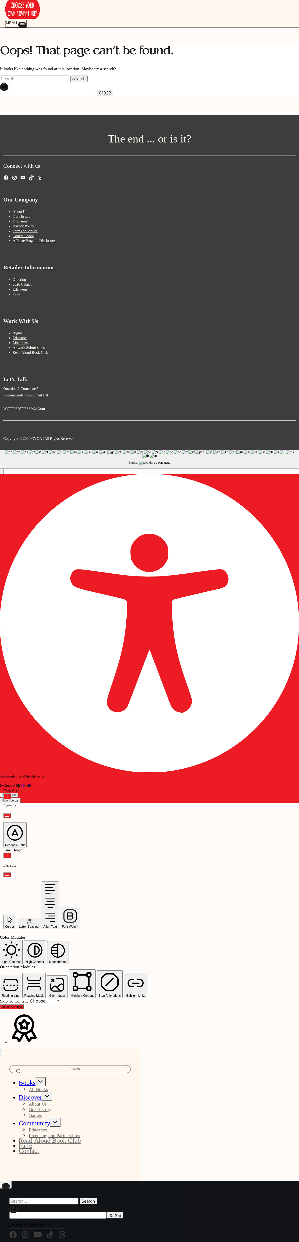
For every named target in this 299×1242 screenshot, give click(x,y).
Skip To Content (14, 1001)
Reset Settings (12, 1007)
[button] (2, 471)
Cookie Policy (23, 236)
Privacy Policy (23, 226)
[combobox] (149, 459)
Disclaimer (20, 221)
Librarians (20, 343)
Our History (21, 216)
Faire (16, 294)
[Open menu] (16, 24)
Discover (30, 1097)
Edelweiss (20, 289)
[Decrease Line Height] (7, 874)
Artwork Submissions (29, 348)
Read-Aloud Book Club (30, 352)
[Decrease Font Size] (7, 815)
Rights (17, 333)
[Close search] (6, 1185)
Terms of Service (25, 231)
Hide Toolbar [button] (10, 800)
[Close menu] (1, 1052)
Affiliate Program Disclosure (34, 241)
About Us (20, 212)
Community (34, 1123)
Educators (20, 338)
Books (27, 1082)
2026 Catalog (22, 284)
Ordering (19, 279)
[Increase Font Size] (7, 796)
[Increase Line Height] (7, 855)
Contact (29, 1150)
